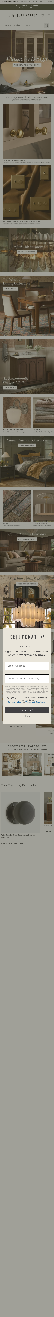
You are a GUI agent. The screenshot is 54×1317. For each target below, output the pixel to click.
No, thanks (27, 716)
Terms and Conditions (35, 702)
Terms (27, 694)
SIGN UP (27, 710)
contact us (21, 694)
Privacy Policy (14, 702)
